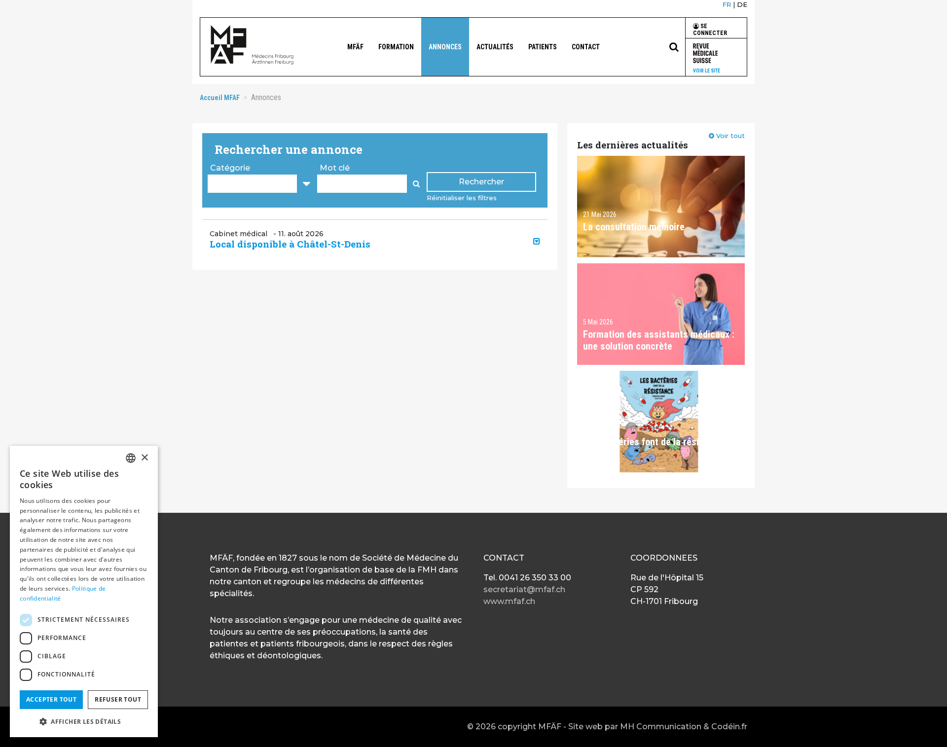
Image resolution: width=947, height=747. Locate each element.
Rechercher (481, 181)
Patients (542, 47)
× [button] (144, 458)
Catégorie (230, 168)
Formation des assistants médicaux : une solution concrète (658, 340)
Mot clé (335, 168)
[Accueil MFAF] (252, 45)
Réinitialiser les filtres (462, 198)
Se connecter (710, 29)
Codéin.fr (729, 726)
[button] (375, 244)
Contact (586, 47)
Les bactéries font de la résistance (655, 442)
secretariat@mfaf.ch (524, 589)
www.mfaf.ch (509, 601)
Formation (396, 47)
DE (742, 4)
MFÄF (355, 47)
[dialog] (84, 591)
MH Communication (660, 726)
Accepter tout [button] (51, 699)
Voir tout (730, 136)
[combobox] (131, 458)
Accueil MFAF (220, 98)
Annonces (445, 47)
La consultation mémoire (634, 227)
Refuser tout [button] (118, 699)
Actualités (494, 47)
